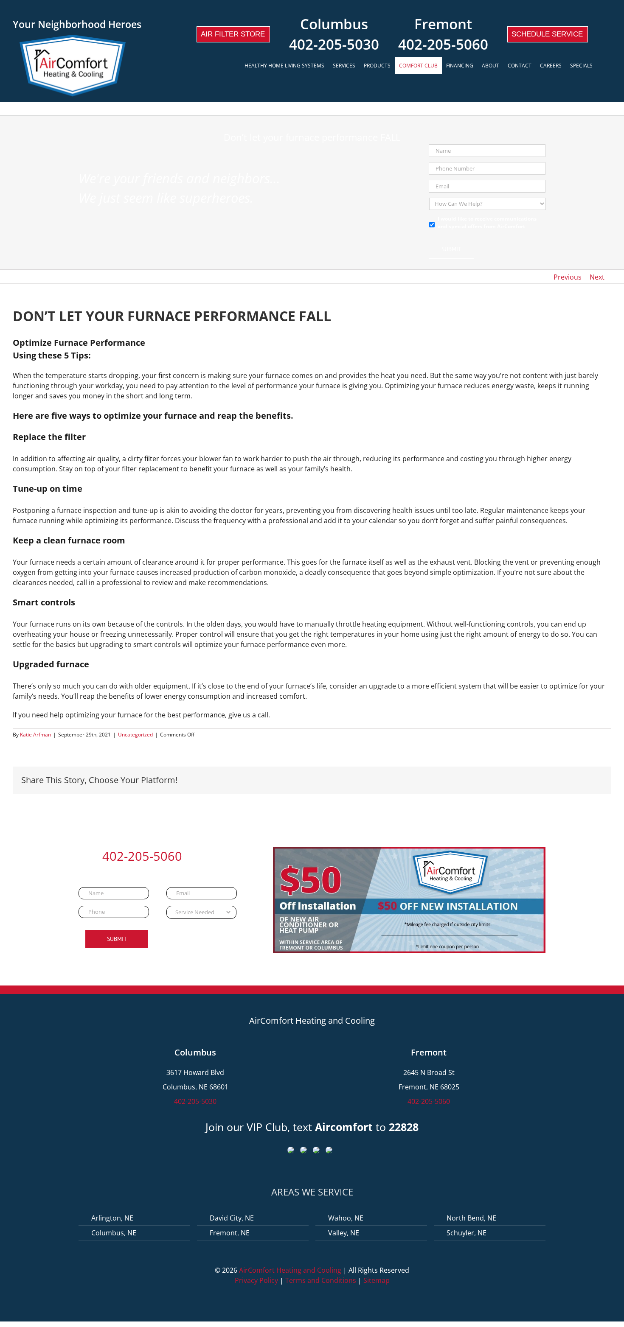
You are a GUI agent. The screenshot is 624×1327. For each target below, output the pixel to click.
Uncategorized (135, 734)
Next (597, 277)
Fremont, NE (230, 1232)
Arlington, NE (112, 1218)
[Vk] (586, 780)
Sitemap (376, 1280)
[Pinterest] (573, 780)
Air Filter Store (233, 34)
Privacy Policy (256, 1280)
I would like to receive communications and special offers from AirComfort (487, 222)
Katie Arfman (35, 734)
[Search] (604, 65)
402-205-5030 (334, 44)
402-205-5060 (443, 44)
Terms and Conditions (320, 1280)
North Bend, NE (471, 1218)
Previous (568, 277)
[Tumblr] (559, 780)
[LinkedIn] (518, 780)
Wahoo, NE (345, 1218)
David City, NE (232, 1218)
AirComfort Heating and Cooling (290, 1270)
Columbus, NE (113, 1232)
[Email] (600, 780)
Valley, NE (343, 1232)
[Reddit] (532, 780)
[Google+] (545, 780)
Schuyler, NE (466, 1232)
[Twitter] (505, 780)
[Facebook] (491, 780)
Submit (451, 249)
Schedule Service (547, 34)
